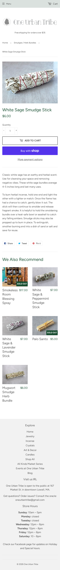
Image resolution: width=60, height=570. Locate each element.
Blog (30, 473)
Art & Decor (30, 450)
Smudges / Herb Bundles (25, 43)
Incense (30, 440)
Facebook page (23, 544)
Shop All (30, 459)
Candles (30, 454)
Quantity (6, 125)
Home (5, 43)
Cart (55, 3)
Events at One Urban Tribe (30, 468)
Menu (8, 3)
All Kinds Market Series (30, 463)
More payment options (30, 159)
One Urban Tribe (31, 564)
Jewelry (30, 436)
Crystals (30, 445)
